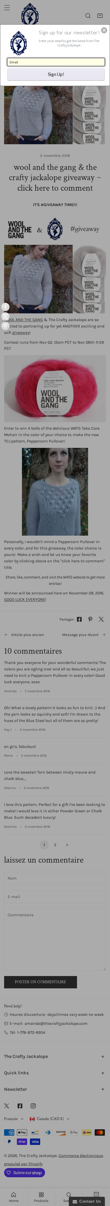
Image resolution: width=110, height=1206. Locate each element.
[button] (104, 30)
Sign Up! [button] (56, 74)
